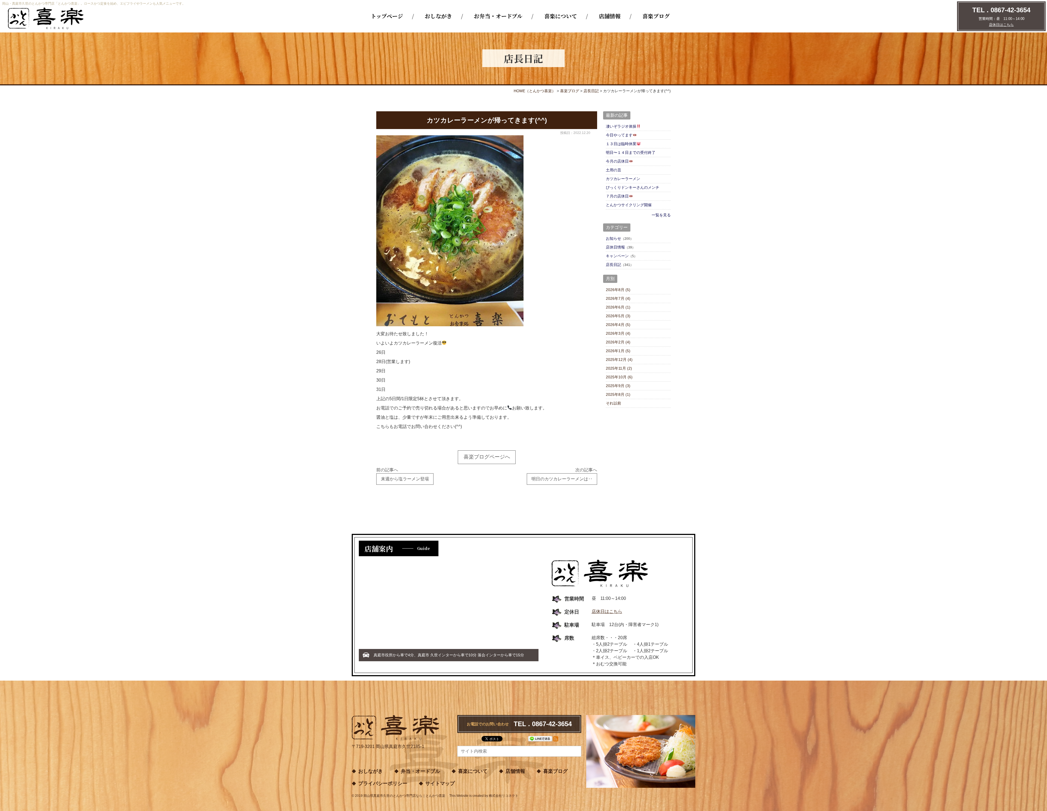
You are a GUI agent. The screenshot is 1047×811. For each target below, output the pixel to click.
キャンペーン (617, 256)
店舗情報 (610, 16)
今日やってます (619, 135)
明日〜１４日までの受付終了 (630, 152)
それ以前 (613, 403)
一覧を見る (661, 215)
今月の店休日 (617, 161)
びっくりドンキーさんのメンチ (632, 187)
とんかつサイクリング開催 (629, 205)
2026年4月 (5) (618, 324)
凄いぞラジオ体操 (621, 126)
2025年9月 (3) (618, 386)
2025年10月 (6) (619, 377)
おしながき (438, 16)
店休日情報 (615, 247)
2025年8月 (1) (618, 394)
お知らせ (613, 238)
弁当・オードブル (420, 771)
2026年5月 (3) (618, 316)
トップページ (387, 16)
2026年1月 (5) (618, 351)
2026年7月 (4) (618, 298)
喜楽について (560, 16)
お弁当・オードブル (498, 16)
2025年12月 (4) (619, 359)
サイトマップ (440, 783)
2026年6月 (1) (618, 307)
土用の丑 (613, 170)
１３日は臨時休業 (621, 144)
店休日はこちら (1001, 25)
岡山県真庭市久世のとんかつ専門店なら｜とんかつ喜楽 (404, 796)
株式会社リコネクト (503, 796)
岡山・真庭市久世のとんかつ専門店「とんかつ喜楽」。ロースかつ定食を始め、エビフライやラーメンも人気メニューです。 (93, 3)
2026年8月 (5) (618, 290)
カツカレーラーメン (623, 178)
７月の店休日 (617, 196)
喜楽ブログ (656, 16)
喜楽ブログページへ (487, 457)
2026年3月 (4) (618, 333)
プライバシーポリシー (382, 783)
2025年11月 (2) (619, 368)
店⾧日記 (613, 264)
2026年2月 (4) (618, 342)
